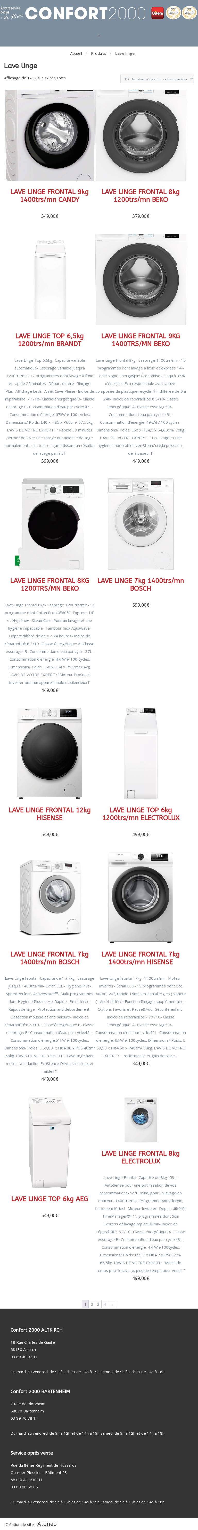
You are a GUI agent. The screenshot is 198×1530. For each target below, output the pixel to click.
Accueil (76, 53)
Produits (98, 53)
